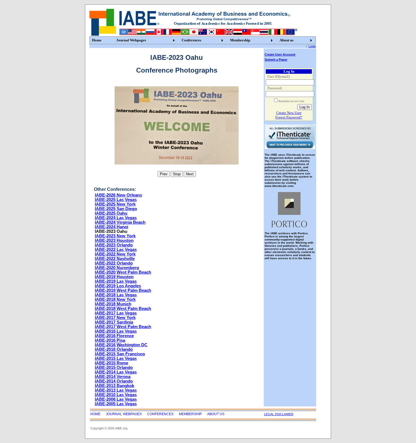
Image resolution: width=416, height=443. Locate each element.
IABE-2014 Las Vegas (116, 372)
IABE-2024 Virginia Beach (120, 222)
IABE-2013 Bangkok (114, 385)
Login (312, 46)
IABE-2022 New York (115, 254)
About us (286, 40)
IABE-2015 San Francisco (120, 354)
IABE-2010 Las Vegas (116, 395)
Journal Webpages (131, 40)
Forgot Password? (288, 117)
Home (97, 40)
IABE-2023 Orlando (114, 245)
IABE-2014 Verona (112, 376)
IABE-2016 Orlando (114, 349)
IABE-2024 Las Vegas (116, 218)
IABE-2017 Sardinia (114, 322)
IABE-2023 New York (115, 236)
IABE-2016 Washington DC (121, 345)
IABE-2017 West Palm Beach (123, 326)
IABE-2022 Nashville (115, 258)
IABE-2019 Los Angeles (118, 286)
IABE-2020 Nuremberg (117, 267)
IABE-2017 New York (115, 317)
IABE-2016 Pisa (110, 340)
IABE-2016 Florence (114, 336)
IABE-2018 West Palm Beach (123, 308)
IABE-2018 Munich (113, 304)
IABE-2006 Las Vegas (116, 399)
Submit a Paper (276, 59)
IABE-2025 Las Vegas (116, 199)
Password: (275, 88)
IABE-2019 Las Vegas (116, 281)
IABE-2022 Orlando (114, 263)
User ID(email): (279, 76)
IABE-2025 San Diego (116, 208)
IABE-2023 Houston (114, 240)
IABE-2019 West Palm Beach (123, 290)
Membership (240, 40)
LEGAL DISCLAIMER (278, 414)
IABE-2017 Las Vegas (116, 313)
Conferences (191, 40)
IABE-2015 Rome (111, 363)
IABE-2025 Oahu (111, 213)
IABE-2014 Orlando (114, 381)
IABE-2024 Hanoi (111, 227)
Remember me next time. (291, 101)
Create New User (288, 113)
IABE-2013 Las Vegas (116, 390)
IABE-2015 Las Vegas (116, 358)
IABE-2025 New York (115, 204)
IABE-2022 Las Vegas (116, 249)
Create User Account (280, 54)
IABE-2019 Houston (114, 277)
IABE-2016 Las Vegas (116, 331)
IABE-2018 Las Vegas (116, 295)
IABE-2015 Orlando (114, 367)
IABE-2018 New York (115, 299)
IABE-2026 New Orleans (118, 195)
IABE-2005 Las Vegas (116, 404)
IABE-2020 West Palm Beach (123, 272)
